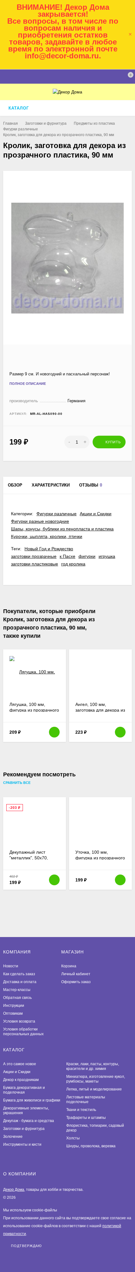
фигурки (86, 556)
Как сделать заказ (19, 974)
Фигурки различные (20, 129)
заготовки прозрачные (34, 556)
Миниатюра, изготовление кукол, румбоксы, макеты (95, 1079)
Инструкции (13, 1005)
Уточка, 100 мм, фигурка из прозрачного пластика (100, 858)
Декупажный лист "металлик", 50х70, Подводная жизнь (28, 858)
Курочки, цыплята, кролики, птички (46, 536)
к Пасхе (67, 556)
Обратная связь (17, 997)
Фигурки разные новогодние (40, 521)
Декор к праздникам (21, 1080)
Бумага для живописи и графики (31, 1100)
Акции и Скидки (95, 513)
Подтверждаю (26, 1245)
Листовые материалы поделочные (85, 1099)
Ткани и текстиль (81, 1110)
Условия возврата (19, 1021)
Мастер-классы (16, 990)
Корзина (68, 966)
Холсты (73, 1138)
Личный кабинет (75, 974)
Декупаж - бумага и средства (28, 1121)
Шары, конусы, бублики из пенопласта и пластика (62, 528)
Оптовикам (13, 1013)
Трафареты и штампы (86, 1117)
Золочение (13, 1136)
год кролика (73, 563)
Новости (10, 966)
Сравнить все (17, 783)
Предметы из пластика (94, 123)
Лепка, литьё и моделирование (94, 1089)
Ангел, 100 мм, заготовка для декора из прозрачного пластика (100, 710)
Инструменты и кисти (22, 1144)
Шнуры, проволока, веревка (91, 1146)
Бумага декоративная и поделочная (24, 1090)
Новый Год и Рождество (48, 548)
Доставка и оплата (19, 982)
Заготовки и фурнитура (46, 123)
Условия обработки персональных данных (23, 1031)
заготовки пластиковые (34, 563)
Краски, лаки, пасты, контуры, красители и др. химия (92, 1066)
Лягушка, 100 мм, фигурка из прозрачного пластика (34, 710)
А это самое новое (19, 1064)
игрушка (107, 556)
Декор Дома (13, 1189)
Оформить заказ (76, 982)
